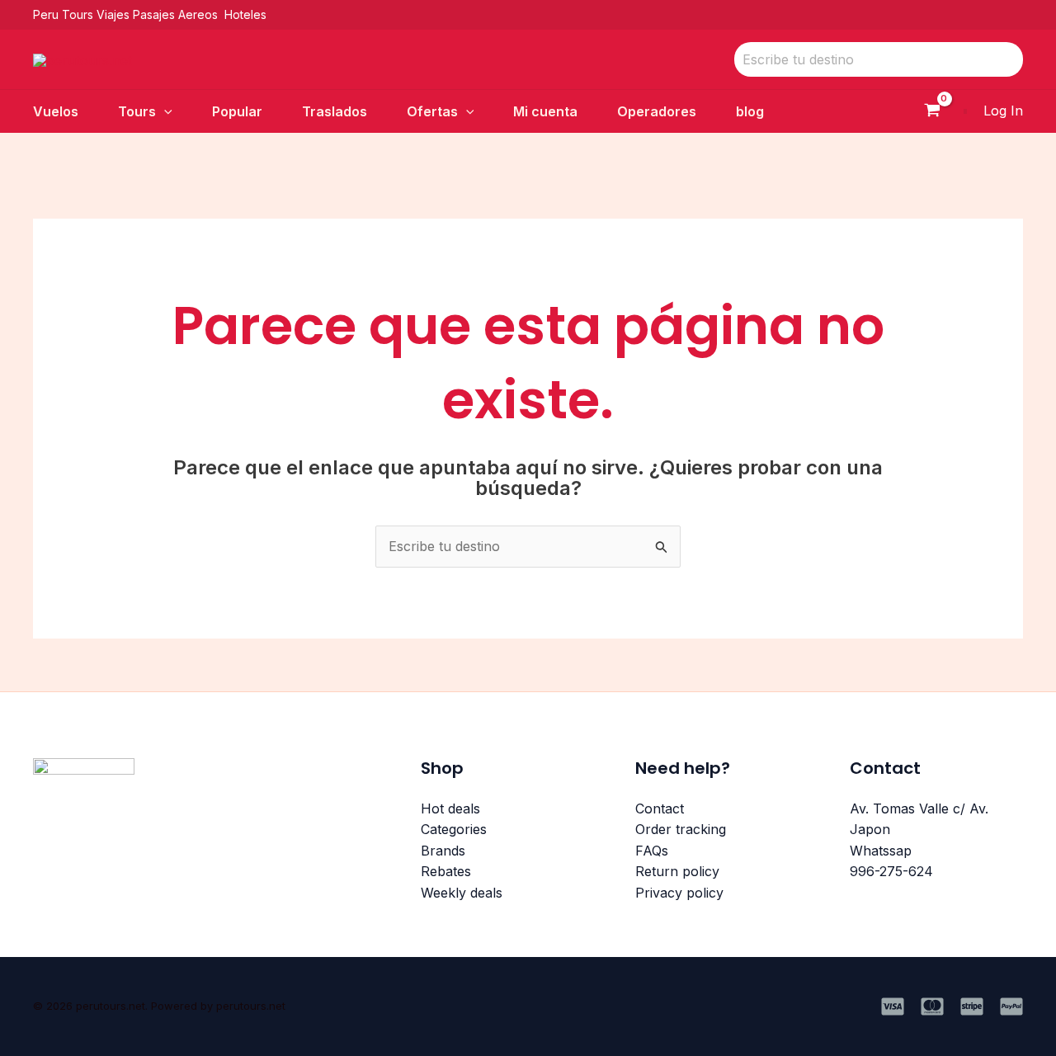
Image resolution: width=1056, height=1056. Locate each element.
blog (750, 111)
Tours (137, 111)
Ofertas (432, 111)
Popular (237, 111)
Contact (659, 808)
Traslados (334, 111)
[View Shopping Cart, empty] (932, 111)
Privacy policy (679, 892)
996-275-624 (891, 871)
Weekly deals (461, 892)
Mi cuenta (545, 111)
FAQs (651, 850)
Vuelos (55, 111)
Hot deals (450, 808)
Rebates (446, 871)
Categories (454, 829)
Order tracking (680, 829)
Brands (443, 850)
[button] (164, 111)
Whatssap (881, 850)
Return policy (677, 871)
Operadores (656, 111)
